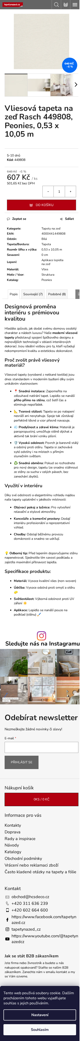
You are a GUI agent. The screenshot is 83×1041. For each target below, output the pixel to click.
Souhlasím (40, 1029)
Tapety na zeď (51, 229)
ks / (41, 799)
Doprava (13, 832)
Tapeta (46, 244)
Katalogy (13, 852)
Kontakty (13, 825)
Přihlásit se (21, 762)
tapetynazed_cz (26, 929)
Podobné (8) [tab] (57, 294)
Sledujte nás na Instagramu (42, 644)
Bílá (44, 239)
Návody (12, 845)
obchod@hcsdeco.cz (30, 896)
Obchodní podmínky (23, 858)
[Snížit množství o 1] (48, 191)
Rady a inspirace (20, 838)
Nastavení (39, 1014)
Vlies (45, 269)
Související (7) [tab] (33, 294)
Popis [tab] (14, 294)
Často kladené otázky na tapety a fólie (40, 872)
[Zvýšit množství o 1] (70, 191)
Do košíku (44, 205)
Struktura (48, 275)
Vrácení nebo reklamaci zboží (31, 865)
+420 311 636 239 (30, 903)
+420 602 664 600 (30, 910)
